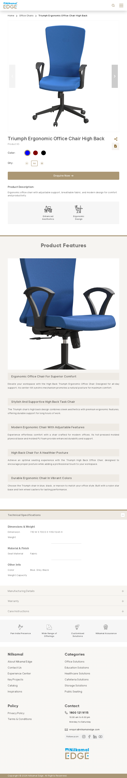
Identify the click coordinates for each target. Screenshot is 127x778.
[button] (121, 5)
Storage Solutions (76, 685)
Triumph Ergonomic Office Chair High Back (62, 15)
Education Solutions (77, 667)
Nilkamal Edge (36, 775)
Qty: (10, 163)
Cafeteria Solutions (77, 679)
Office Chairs (26, 15)
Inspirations (15, 691)
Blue (27, 153)
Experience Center (19, 673)
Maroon (35, 153)
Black (43, 153)
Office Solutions (75, 661)
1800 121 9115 (79, 712)
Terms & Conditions (20, 719)
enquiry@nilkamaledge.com (84, 729)
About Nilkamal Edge (20, 661)
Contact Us (15, 667)
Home (11, 15)
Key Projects (15, 679)
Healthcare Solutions (77, 673)
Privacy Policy (16, 713)
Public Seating (73, 691)
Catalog (13, 685)
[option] (63, 76)
